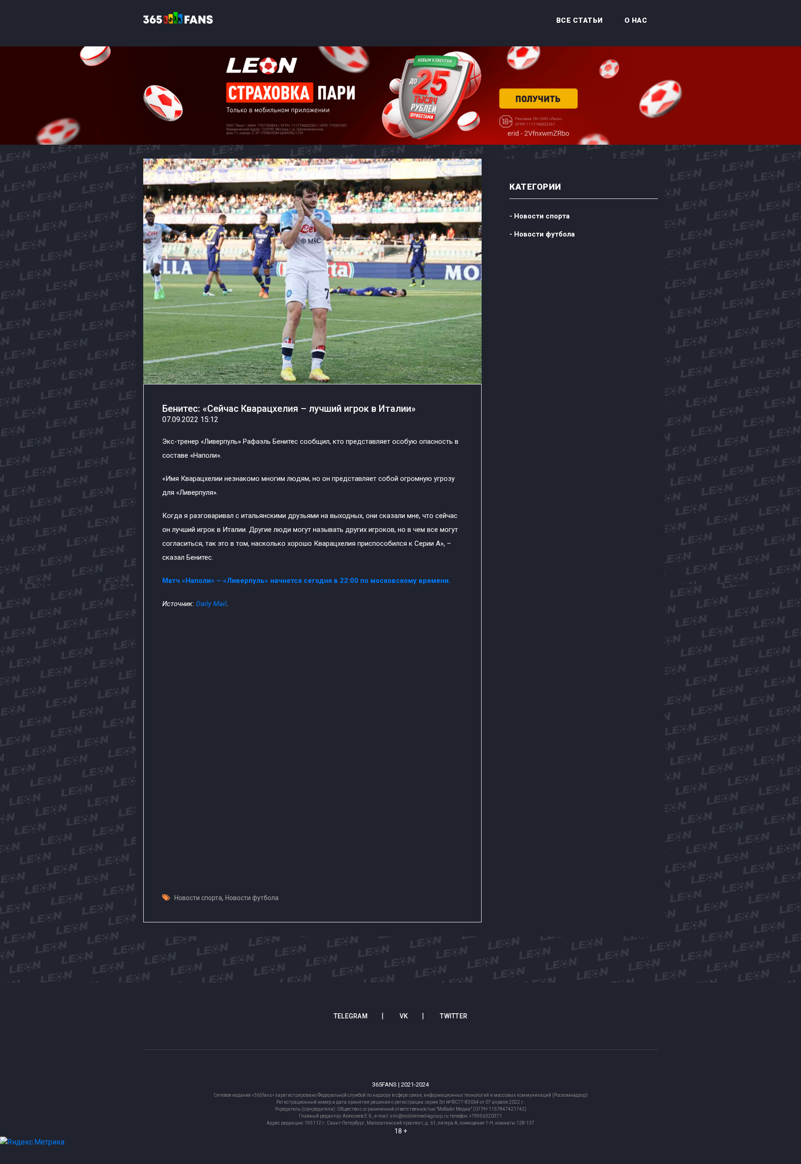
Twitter (453, 1016)
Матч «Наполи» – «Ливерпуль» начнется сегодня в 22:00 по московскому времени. (306, 580)
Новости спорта (198, 898)
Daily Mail (211, 604)
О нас (636, 20)
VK (404, 1016)
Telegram (351, 1016)
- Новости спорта (539, 216)
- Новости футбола (542, 234)
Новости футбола (252, 898)
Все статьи (579, 20)
